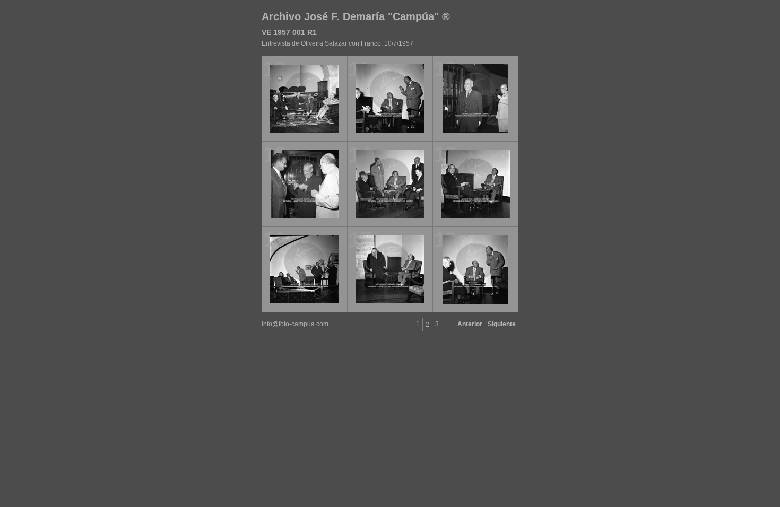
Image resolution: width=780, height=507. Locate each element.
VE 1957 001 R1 (289, 32)
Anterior (469, 324)
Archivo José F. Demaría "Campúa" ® (356, 16)
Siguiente (502, 324)
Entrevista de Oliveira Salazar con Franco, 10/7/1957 (337, 43)
